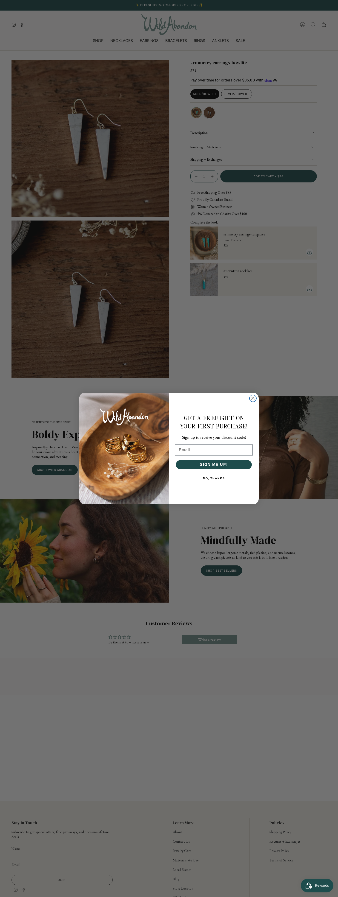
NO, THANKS (214, 478)
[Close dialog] (252, 398)
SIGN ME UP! (214, 465)
